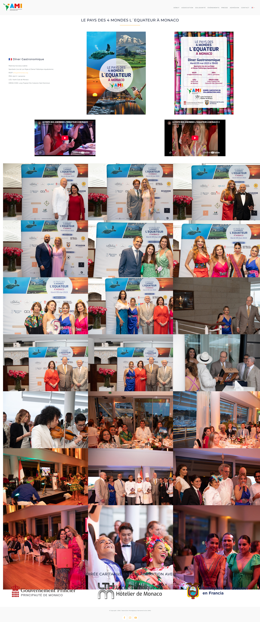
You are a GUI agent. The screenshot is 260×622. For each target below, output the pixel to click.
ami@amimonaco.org (20, 73)
